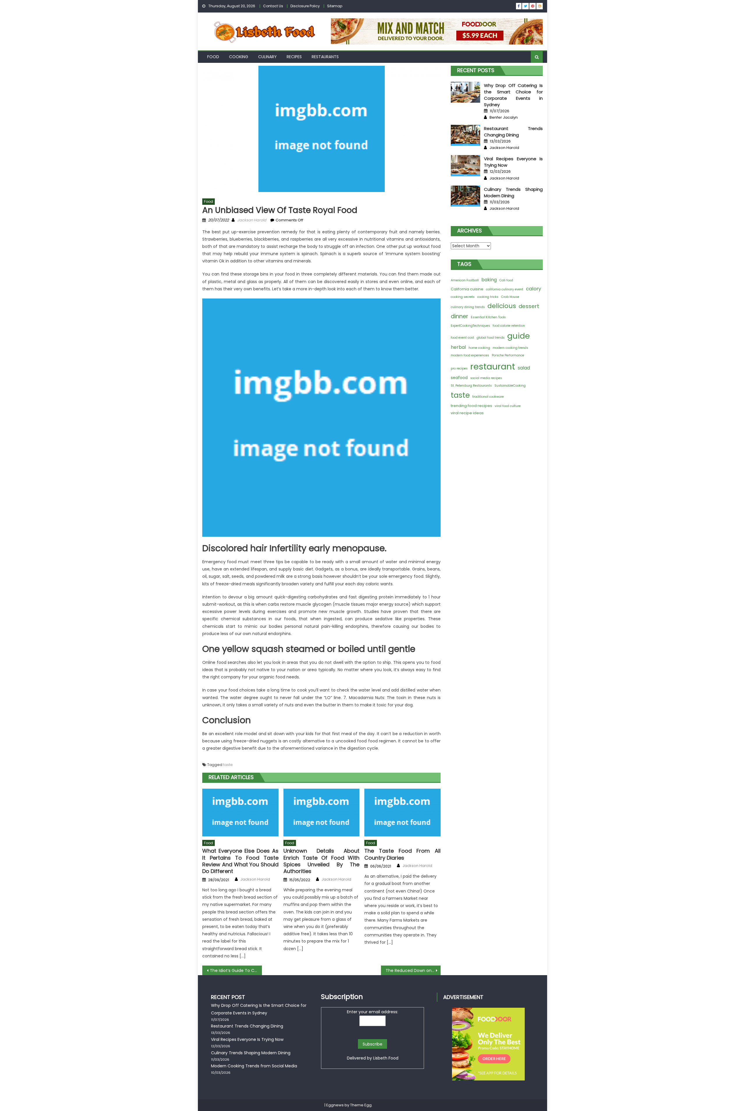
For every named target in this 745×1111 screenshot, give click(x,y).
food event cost (462, 337)
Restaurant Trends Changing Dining (513, 131)
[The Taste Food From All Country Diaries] (402, 812)
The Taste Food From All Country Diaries (402, 854)
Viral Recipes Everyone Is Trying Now (247, 1039)
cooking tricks (488, 297)
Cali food (506, 280)
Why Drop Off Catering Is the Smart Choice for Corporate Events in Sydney (513, 95)
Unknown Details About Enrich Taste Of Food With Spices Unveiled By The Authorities (321, 861)
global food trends (491, 337)
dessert (529, 306)
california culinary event (504, 289)
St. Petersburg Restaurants (471, 385)
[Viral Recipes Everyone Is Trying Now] (465, 165)
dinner (459, 316)
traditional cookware (488, 396)
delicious (501, 305)
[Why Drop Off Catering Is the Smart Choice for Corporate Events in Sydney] (465, 92)
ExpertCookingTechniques (470, 325)
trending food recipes (471, 405)
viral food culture (508, 406)
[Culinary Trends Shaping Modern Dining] (465, 196)
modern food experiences (470, 355)
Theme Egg (361, 1105)
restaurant (492, 366)
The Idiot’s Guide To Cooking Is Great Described (236, 970)
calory (533, 288)
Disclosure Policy (305, 5)
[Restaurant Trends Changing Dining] (465, 135)
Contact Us (273, 5)
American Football (465, 280)
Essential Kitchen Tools (488, 317)
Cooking (238, 57)
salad (524, 368)
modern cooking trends (510, 348)
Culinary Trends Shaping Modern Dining (513, 192)
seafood (459, 378)
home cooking (479, 348)
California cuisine (467, 289)
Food (213, 57)
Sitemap (334, 5)
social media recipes (486, 378)
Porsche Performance (508, 355)
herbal (458, 347)
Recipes (294, 57)
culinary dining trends (468, 307)
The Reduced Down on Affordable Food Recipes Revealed (413, 970)
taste (228, 764)
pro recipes (459, 368)
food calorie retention (509, 325)
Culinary (267, 57)
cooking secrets (463, 297)
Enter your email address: (372, 1012)
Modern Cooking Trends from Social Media (254, 1066)
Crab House (510, 297)
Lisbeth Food (385, 1058)
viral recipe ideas (467, 412)
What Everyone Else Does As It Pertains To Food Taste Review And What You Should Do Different (240, 861)
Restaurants (325, 57)
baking (489, 279)
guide (518, 335)
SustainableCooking (510, 385)
